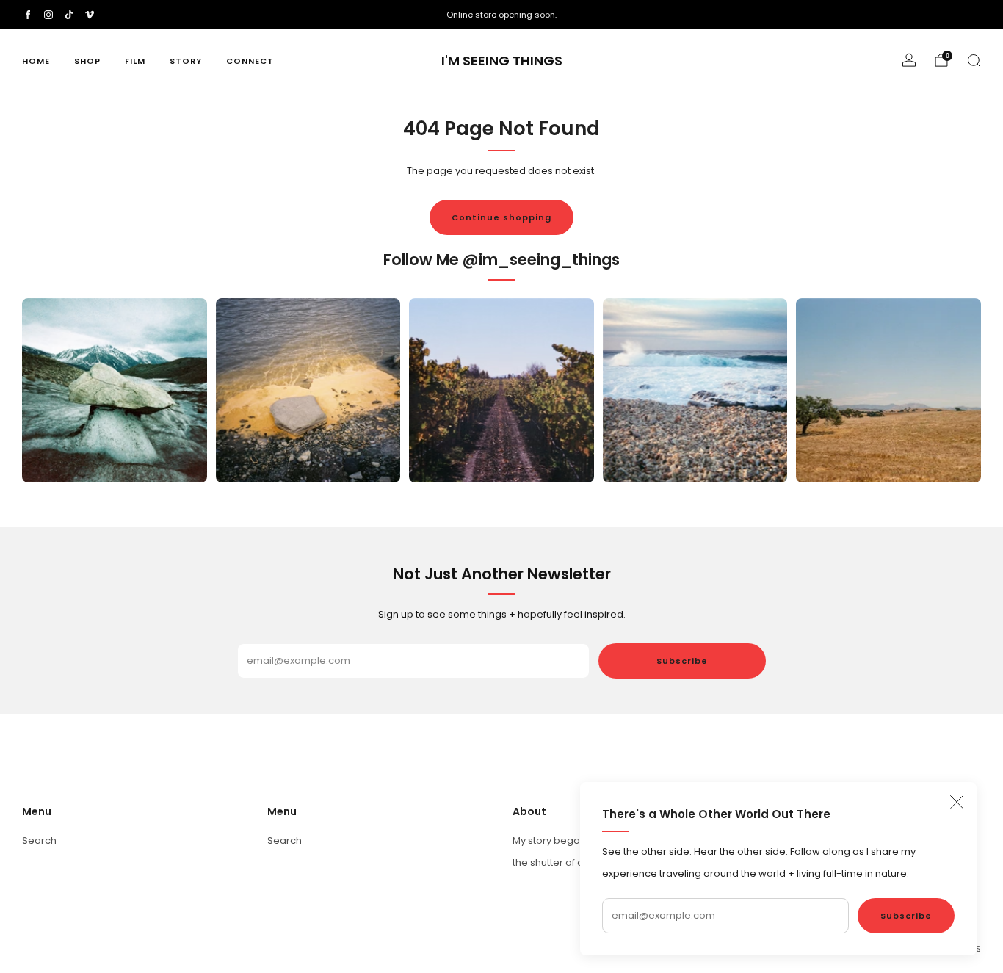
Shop (87, 61)
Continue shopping (501, 217)
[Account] (909, 60)
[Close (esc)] (957, 802)
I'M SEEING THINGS (501, 61)
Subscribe (906, 916)
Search (39, 840)
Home (36, 61)
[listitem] (501, 14)
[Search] (973, 60)
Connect (250, 61)
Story (186, 61)
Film (135, 61)
